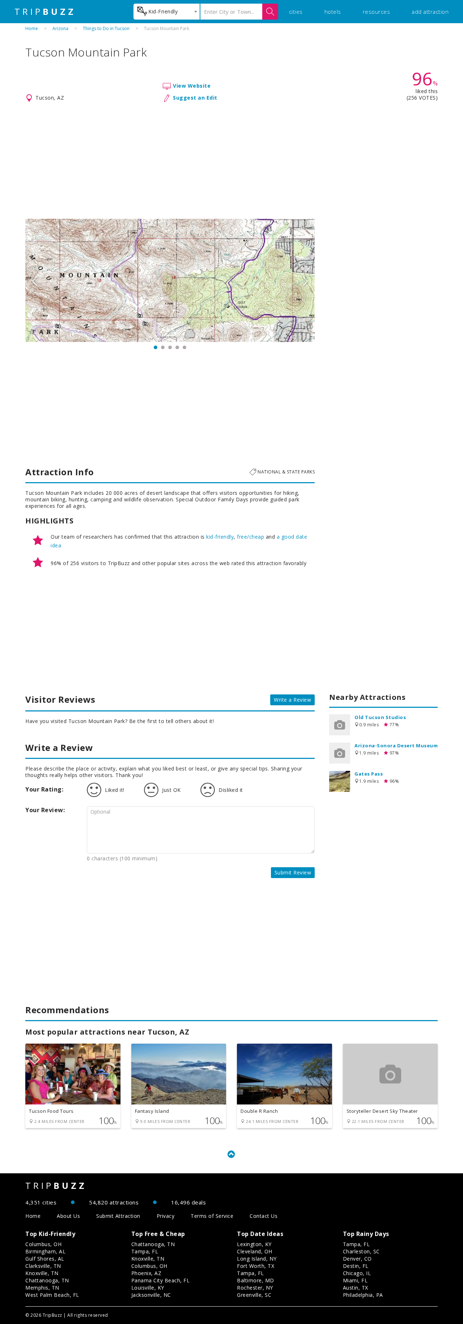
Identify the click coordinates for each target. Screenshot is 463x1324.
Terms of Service (212, 1215)
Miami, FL (355, 1280)
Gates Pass (368, 773)
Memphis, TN (42, 1287)
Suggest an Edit (195, 97)
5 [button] (184, 347)
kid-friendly (220, 536)
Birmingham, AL (45, 1251)
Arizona (60, 28)
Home (31, 28)
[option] (170, 280)
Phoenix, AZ (146, 1273)
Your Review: (45, 810)
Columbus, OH (43, 1244)
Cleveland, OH (254, 1251)
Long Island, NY (257, 1258)
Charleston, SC (361, 1251)
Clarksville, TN (43, 1265)
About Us (68, 1215)
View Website (192, 85)
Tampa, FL (144, 1251)
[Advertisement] (231, 161)
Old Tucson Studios (380, 717)
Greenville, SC (254, 1294)
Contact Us (263, 1215)
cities (296, 11)
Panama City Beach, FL (160, 1280)
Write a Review (292, 699)
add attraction (430, 11)
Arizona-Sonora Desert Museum (396, 745)
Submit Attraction (118, 1215)
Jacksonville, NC (151, 1294)
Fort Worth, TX (255, 1265)
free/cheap (250, 536)
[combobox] (166, 12)
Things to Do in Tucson (106, 28)
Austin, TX (355, 1287)
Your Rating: (44, 789)
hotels (332, 11)
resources (376, 11)
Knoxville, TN (42, 1273)
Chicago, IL (357, 1273)
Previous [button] (34, 280)
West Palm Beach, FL (52, 1294)
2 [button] (163, 347)
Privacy (166, 1215)
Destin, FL (356, 1265)
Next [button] (306, 280)
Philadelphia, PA (363, 1294)
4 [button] (177, 347)
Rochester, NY (255, 1287)
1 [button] (155, 347)
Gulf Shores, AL (44, 1258)
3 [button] (170, 347)
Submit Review (293, 872)
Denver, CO (357, 1258)
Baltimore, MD (255, 1280)
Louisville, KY (147, 1287)
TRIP (45, 11)
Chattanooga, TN (47, 1280)
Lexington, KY (254, 1244)
